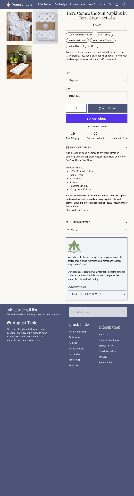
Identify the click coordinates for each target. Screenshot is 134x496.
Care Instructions (107, 351)
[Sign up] (122, 312)
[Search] (109, 4)
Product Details (80, 147)
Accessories (74, 359)
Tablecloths (74, 337)
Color (68, 88)
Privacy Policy (106, 345)
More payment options (97, 126)
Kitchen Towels (76, 348)
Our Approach (77, 286)
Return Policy (105, 362)
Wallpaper (74, 365)
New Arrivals (75, 354)
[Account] (116, 4)
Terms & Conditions (109, 340)
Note (74, 229)
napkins (75, 160)
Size (68, 73)
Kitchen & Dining (77, 331)
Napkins (73, 342)
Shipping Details (80, 222)
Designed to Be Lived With (84, 294)
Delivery (103, 356)
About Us (104, 334)
